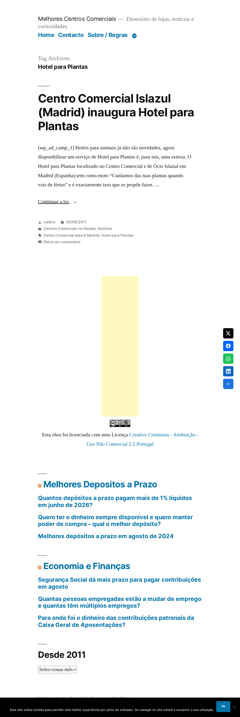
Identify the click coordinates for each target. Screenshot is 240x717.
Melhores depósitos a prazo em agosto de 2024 (106, 536)
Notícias (105, 228)
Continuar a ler (58, 201)
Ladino (49, 222)
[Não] (234, 707)
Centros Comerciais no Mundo (70, 228)
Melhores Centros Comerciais (77, 18)
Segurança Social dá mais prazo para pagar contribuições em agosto (119, 583)
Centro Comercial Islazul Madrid (71, 235)
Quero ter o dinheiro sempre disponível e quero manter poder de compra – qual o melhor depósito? (115, 521)
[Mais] (134, 36)
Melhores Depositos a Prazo (100, 484)
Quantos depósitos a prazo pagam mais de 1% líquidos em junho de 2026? (115, 501)
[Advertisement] (120, 346)
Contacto (71, 34)
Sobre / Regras (108, 34)
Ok (223, 706)
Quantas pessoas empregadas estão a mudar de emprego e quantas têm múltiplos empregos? (119, 602)
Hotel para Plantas (117, 235)
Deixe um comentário (62, 242)
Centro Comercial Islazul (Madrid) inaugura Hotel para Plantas (116, 112)
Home (46, 34)
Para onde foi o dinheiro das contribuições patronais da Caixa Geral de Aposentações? (116, 621)
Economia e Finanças (86, 566)
